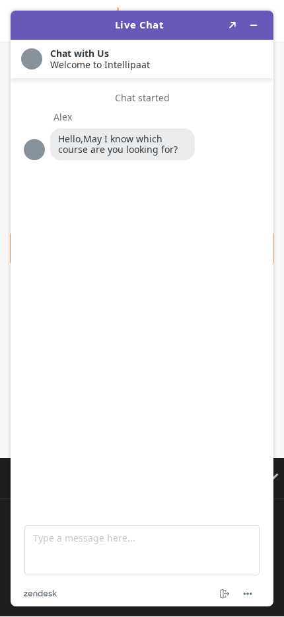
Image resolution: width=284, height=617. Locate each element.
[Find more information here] (142, 308)
